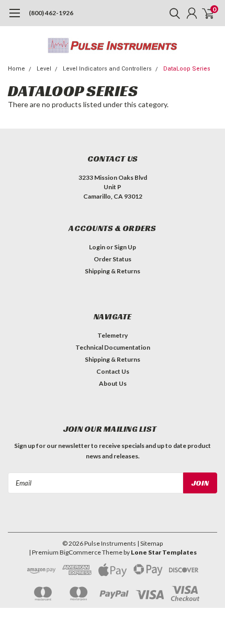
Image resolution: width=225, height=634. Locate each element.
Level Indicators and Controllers (107, 68)
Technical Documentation (112, 347)
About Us (113, 383)
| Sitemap (150, 543)
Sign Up (125, 247)
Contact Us (112, 371)
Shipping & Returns (112, 271)
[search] (172, 13)
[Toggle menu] (14, 18)
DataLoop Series (186, 68)
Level (44, 68)
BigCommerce (80, 552)
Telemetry (112, 335)
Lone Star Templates (164, 552)
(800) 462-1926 (51, 13)
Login (97, 247)
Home (16, 68)
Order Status (112, 259)
